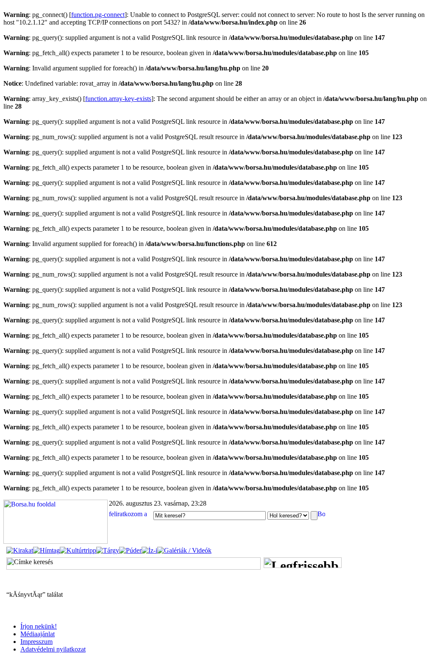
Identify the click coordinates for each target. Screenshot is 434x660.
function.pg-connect (98, 14)
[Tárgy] (107, 550)
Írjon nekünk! (38, 626)
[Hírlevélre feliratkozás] (130, 515)
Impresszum (36, 641)
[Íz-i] (149, 550)
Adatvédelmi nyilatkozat (53, 649)
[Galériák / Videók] (184, 550)
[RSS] (321, 515)
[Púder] (130, 550)
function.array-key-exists (118, 98)
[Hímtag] (46, 550)
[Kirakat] (19, 550)
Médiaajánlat (37, 634)
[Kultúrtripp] (78, 550)
